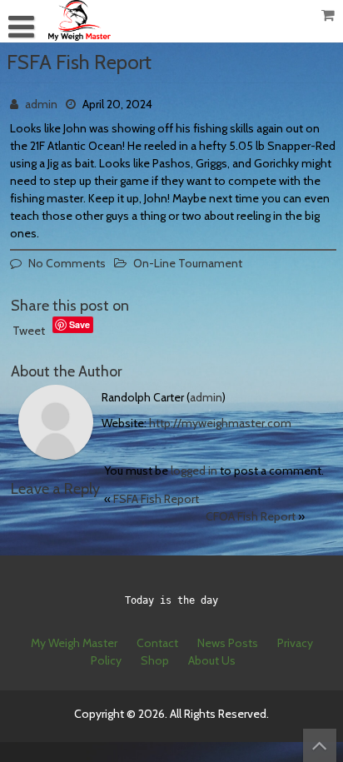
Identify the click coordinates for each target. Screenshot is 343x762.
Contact (157, 642)
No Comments (67, 263)
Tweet (28, 330)
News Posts (227, 642)
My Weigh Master (74, 642)
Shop (155, 660)
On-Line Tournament (187, 263)
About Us (212, 660)
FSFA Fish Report (156, 498)
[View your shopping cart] (328, 15)
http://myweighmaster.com (220, 423)
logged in (194, 470)
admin (41, 104)
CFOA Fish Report (251, 516)
